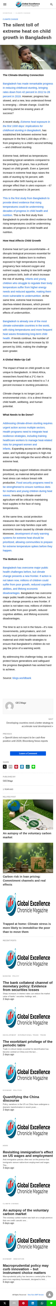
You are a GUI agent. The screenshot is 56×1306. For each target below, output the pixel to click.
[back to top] (49, 1294)
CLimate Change (23, 13)
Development (9, 1035)
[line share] (33, 767)
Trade (43, 1035)
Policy (15, 976)
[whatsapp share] (28, 767)
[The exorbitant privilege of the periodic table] (28, 1018)
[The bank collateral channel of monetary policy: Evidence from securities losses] (28, 959)
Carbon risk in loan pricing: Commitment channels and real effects (24, 880)
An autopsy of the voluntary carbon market (26, 1212)
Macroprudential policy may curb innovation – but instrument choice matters (26, 1269)
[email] (14, 1303)
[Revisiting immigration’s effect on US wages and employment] (28, 1128)
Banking (7, 976)
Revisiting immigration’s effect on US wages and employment (28, 1154)
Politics (17, 1090)
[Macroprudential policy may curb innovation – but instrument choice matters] (28, 1242)
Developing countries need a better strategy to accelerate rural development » (29, 724)
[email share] (10, 767)
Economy (7, 1090)
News (5, 1145)
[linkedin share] (22, 767)
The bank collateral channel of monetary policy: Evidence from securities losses (28, 986)
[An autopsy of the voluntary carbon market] (28, 814)
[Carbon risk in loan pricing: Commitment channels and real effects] (28, 858)
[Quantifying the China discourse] (28, 1073)
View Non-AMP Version (36, 1295)
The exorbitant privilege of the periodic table (27, 1043)
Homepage (7, 13)
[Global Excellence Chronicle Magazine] (27, 4)
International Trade (28, 1035)
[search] (51, 4)
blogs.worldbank (21, 678)
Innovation (18, 1259)
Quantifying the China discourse (21, 1098)
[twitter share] (5, 767)
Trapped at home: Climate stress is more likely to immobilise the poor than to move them (27, 927)
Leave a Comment (28, 753)
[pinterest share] (16, 767)
